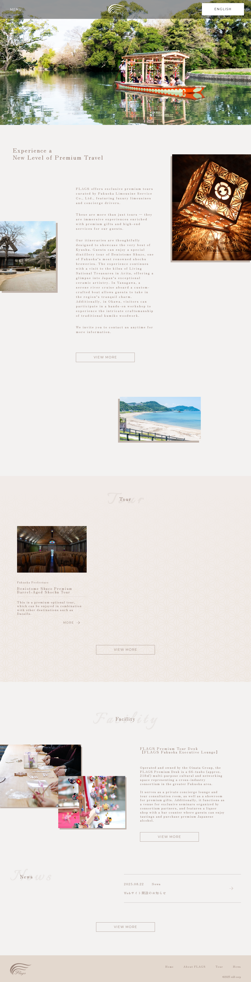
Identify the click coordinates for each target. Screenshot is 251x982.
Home (169, 966)
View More (169, 837)
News (237, 966)
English (223, 9)
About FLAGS (195, 966)
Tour (219, 966)
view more (105, 357)
